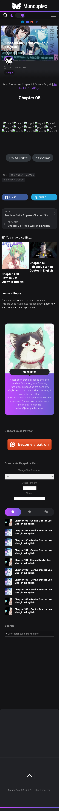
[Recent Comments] (46, 512)
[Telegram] (22, 22)
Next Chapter (43, 157)
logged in (20, 300)
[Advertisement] (29, 672)
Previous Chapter (18, 157)
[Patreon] (32, 22)
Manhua (29, 174)
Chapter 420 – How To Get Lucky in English (13, 278)
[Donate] (36, 22)
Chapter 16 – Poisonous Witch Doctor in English (41, 266)
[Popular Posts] (29, 512)
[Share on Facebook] (15, 53)
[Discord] (27, 22)
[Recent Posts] (13, 512)
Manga (9, 72)
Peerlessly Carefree (13, 179)
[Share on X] (8, 53)
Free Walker (16, 174)
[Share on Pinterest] (23, 53)
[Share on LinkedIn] (30, 53)
